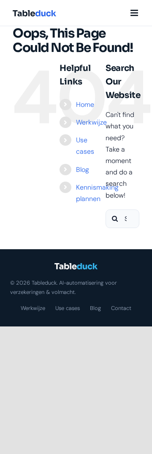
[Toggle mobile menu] (134, 12)
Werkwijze (91, 122)
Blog (82, 169)
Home (85, 104)
